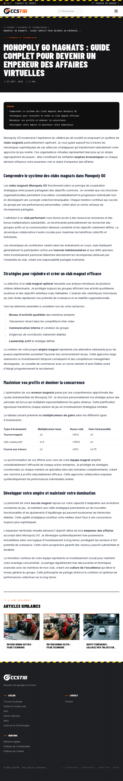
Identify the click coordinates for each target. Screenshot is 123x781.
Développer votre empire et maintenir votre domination (41, 124)
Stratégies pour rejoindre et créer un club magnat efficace (44, 115)
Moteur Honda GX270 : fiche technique (58, 646)
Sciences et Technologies (32, 27)
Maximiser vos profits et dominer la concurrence (37, 120)
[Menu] (116, 11)
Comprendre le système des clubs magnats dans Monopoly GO (43, 111)
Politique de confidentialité (17, 746)
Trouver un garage (13, 701)
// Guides (9, 27)
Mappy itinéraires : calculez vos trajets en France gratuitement (100, 647)
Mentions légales (12, 741)
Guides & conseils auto (15, 706)
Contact (69, 701)
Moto (6, 720)
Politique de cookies (14, 751)
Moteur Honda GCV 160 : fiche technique (19, 646)
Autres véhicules (12, 716)
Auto (6, 711)
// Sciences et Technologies (21, 38)
